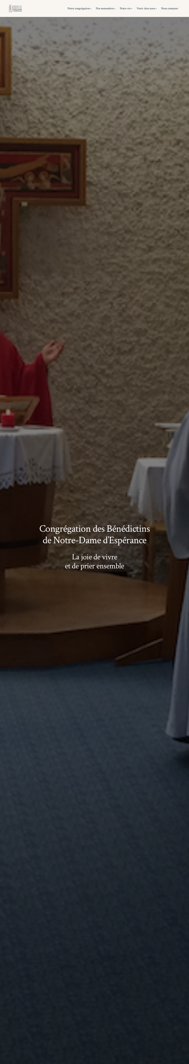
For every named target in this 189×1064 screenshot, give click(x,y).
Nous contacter (169, 8)
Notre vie (125, 8)
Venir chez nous (146, 8)
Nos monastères (105, 8)
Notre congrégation (79, 8)
